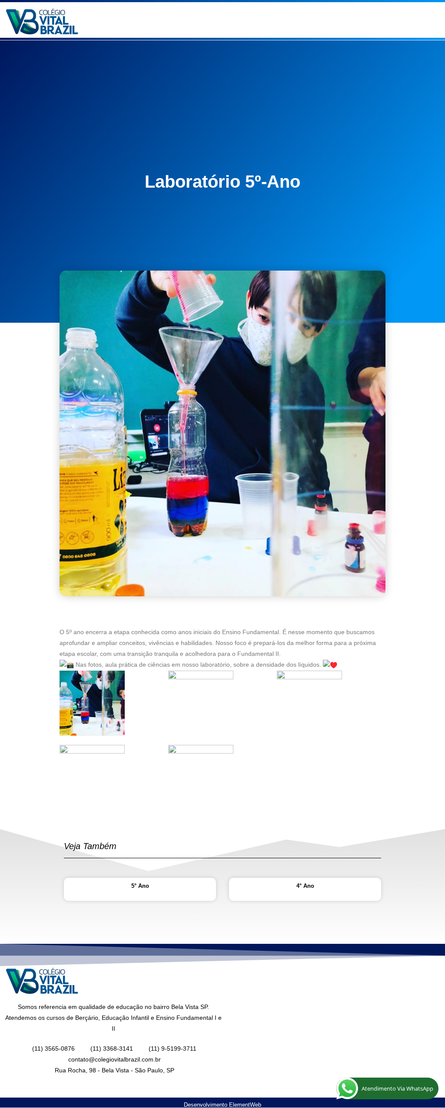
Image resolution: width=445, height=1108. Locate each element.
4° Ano (305, 886)
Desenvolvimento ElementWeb (222, 1104)
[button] (333, 22)
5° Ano (140, 886)
